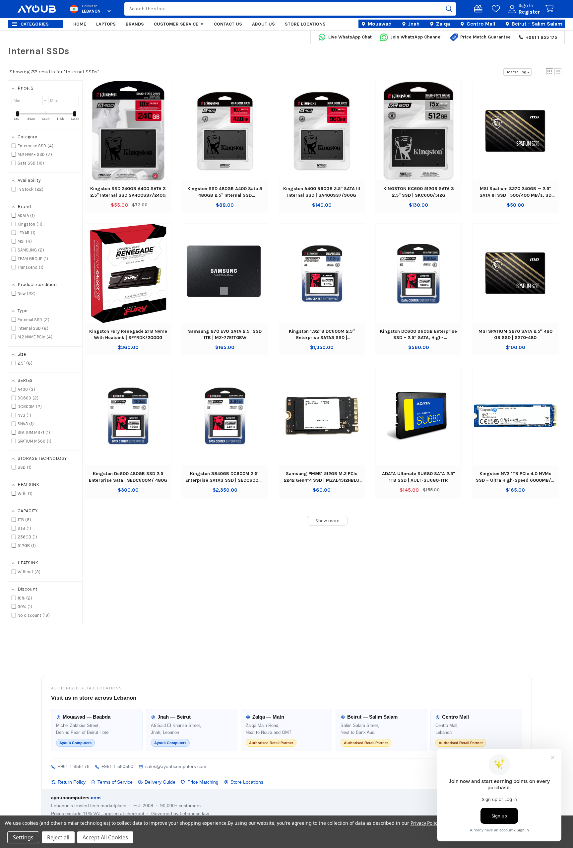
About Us (263, 24)
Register (529, 12)
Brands (135, 24)
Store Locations (305, 24)
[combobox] (290, 9)
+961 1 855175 (74, 766)
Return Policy (72, 782)
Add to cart (128, 137)
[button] (549, 71)
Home (79, 24)
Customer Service (176, 24)
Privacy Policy (425, 823)
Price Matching (203, 782)
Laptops (106, 24)
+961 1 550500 (117, 766)
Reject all (58, 837)
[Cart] (550, 9)
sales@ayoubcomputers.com (175, 766)
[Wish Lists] (497, 9)
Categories (35, 24)
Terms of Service (115, 782)
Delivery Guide (160, 782)
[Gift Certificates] (479, 9)
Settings (23, 837)
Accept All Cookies (105, 837)
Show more (327, 521)
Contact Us (228, 24)
